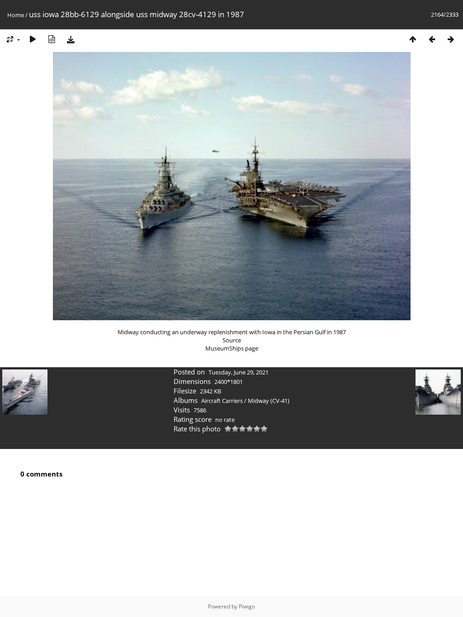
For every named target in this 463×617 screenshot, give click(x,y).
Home (15, 15)
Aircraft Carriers (222, 401)
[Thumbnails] (412, 39)
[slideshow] (32, 39)
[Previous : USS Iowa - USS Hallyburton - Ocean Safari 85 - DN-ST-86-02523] (431, 39)
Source (231, 340)
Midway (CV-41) (268, 401)
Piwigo (247, 606)
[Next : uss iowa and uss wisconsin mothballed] (450, 39)
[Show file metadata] (51, 39)
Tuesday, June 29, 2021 (238, 372)
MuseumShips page (231, 348)
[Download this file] (70, 39)
